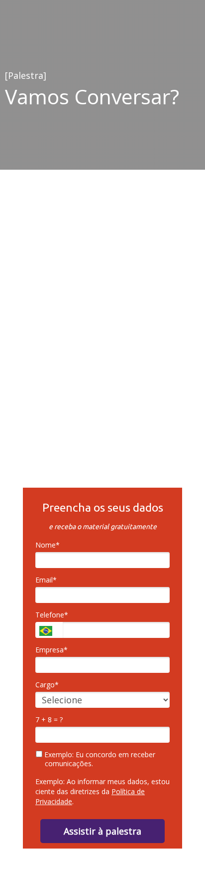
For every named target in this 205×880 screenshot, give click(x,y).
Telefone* (51, 614)
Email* (46, 580)
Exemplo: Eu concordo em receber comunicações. (98, 759)
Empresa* (51, 649)
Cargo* (47, 684)
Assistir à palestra (102, 831)
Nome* (47, 545)
